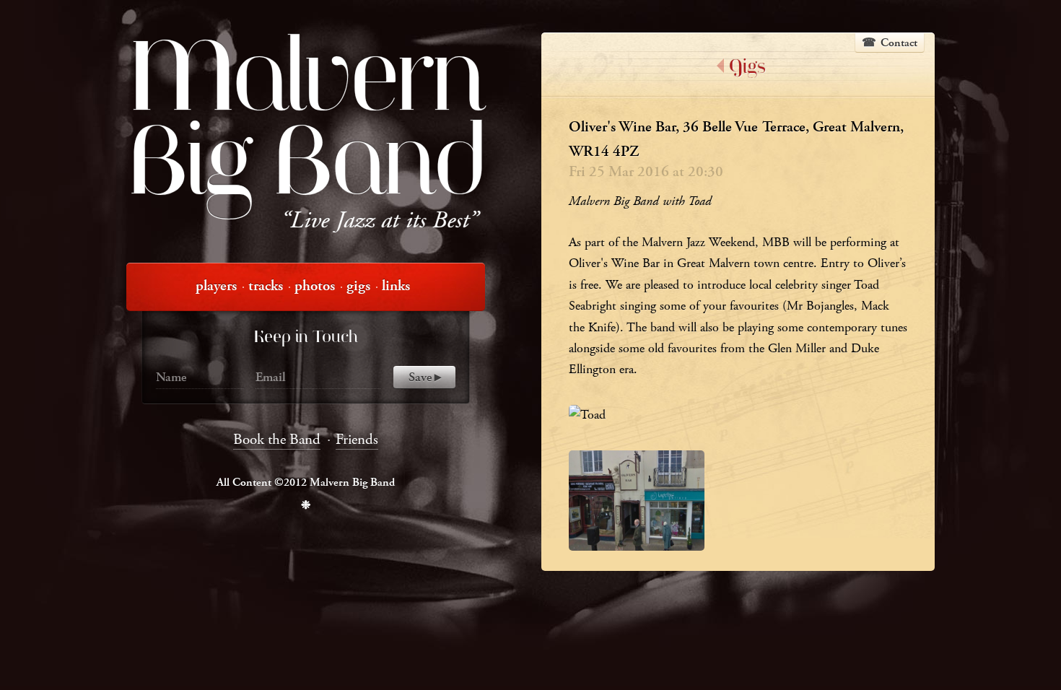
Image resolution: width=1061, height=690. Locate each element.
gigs (358, 285)
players (216, 285)
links (396, 285)
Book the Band (276, 439)
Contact (899, 43)
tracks (265, 285)
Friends (357, 439)
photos (314, 285)
